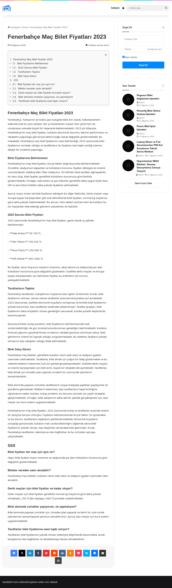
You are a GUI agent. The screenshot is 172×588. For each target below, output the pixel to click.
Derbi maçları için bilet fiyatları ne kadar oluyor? (44, 92)
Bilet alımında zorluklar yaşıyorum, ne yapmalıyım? (45, 96)
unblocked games (28, 582)
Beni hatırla (131, 57)
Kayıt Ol (143, 65)
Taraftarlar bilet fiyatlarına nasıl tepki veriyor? (43, 100)
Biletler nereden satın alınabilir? (35, 88)
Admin (142, 102)
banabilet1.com (10, 582)
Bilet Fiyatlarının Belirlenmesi (32, 63)
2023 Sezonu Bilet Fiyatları (32, 67)
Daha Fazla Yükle (143, 183)
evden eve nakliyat (47, 582)
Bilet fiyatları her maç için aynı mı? (36, 84)
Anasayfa (15, 27)
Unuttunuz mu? (154, 49)
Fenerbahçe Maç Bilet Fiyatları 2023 (33, 59)
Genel (25, 27)
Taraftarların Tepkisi (29, 71)
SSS (16, 80)
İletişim (115, 7)
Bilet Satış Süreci (27, 76)
